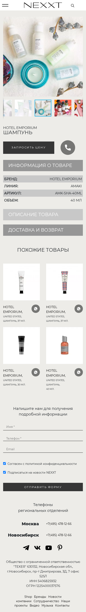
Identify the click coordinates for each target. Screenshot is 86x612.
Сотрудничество (46, 601)
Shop (28, 597)
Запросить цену (28, 147)
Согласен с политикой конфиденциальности (41, 464)
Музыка (47, 605)
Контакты (62, 605)
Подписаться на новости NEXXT (31, 472)
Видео (34, 605)
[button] (79, 20)
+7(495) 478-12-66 (59, 524)
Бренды (40, 597)
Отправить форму (43, 487)
